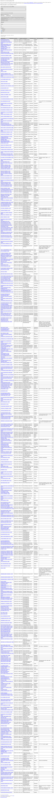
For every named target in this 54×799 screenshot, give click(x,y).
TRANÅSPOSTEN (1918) (5, 40)
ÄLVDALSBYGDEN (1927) (6, 387)
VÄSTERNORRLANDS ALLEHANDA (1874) (5, 329)
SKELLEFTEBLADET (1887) (6, 518)
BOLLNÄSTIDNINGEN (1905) (6, 186)
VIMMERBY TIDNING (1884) (6, 731)
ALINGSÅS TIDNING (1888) (6, 55)
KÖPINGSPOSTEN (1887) (5, 382)
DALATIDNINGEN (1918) (5, 101)
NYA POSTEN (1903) (4, 459)
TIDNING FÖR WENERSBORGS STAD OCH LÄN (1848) (7, 505)
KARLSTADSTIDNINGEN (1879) (7, 366)
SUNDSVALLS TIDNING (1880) (6, 551)
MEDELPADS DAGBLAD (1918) (7, 432)
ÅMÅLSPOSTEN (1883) (5, 723)
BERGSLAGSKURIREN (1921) (6, 175)
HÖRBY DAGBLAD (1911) (6, 239)
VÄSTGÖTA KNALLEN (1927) (6, 792)
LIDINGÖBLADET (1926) (5, 395)
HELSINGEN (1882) (4, 327)
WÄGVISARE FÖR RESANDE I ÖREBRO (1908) (6, 767)
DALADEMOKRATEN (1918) (6, 204)
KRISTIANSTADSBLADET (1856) (7, 376)
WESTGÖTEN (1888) (4, 96)
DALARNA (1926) (4, 612)
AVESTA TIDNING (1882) (5, 762)
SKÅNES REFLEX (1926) (5, 426)
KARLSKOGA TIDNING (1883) (6, 364)
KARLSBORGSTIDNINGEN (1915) (7, 428)
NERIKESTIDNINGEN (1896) (6, 773)
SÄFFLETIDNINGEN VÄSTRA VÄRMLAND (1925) (6, 137)
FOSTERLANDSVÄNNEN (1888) (7, 772)
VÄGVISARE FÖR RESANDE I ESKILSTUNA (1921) (6, 606)
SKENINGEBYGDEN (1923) (6, 522)
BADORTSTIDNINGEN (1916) (6, 225)
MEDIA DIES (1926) (4, 196)
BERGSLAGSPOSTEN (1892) (6, 194)
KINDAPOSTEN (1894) (5, 729)
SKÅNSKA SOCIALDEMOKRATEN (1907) (6, 676)
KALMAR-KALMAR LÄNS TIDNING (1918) (6, 361)
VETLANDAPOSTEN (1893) (6, 453)
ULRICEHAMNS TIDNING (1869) (7, 709)
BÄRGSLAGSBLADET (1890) (6, 622)
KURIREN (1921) (4, 469)
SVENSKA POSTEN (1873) (6, 314)
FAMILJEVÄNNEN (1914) (5, 529)
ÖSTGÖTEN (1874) (4, 785)
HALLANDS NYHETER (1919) (6, 315)
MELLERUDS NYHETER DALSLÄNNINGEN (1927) (6, 631)
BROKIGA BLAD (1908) (5, 62)
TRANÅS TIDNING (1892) (5, 172)
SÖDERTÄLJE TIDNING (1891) (6, 591)
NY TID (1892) (3, 686)
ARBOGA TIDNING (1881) (6, 165)
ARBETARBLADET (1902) (6, 663)
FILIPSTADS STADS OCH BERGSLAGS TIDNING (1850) (6, 255)
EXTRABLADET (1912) (5, 161)
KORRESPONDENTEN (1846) (6, 57)
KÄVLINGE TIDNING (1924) (6, 243)
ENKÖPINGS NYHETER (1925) (6, 232)
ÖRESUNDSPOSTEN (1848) (6, 774)
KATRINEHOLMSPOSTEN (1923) (7, 189)
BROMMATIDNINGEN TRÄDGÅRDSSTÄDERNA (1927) (7, 141)
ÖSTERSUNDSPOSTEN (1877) (6, 783)
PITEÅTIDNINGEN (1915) (5, 502)
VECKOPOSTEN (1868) (5, 561)
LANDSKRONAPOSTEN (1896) (6, 383)
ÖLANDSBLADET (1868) (5, 655)
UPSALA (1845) (3, 71)
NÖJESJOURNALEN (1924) (6, 659)
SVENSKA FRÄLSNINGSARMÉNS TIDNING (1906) (7, 770)
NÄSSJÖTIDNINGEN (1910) (6, 223)
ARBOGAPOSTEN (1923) (5, 83)
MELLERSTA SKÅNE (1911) (6, 67)
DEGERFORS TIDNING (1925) (6, 362)
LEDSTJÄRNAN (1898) (5, 52)
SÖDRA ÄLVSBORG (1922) (6, 94)
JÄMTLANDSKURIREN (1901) (6, 116)
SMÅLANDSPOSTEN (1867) (6, 526)
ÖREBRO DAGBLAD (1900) (6, 147)
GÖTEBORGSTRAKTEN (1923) (6, 300)
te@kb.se (13, 795)
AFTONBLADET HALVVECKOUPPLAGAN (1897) (7, 61)
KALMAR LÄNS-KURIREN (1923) (7, 157)
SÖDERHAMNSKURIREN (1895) (7, 577)
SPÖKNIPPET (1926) (4, 226)
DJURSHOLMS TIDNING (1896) (7, 552)
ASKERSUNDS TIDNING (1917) (7, 168)
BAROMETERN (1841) (5, 610)
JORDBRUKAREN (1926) (5, 620)
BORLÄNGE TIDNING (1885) (6, 214)
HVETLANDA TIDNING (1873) (6, 345)
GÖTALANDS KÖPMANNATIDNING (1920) (6, 582)
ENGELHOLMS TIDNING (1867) (7, 227)
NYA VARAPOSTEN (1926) (6, 563)
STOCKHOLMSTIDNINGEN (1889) (7, 546)
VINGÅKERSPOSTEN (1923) (6, 190)
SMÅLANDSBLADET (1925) (6, 313)
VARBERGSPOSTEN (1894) (6, 618)
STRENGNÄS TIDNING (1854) (6, 134)
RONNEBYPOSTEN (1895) (6, 105)
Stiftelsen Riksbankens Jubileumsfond (3, 797)
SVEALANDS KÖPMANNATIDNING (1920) (6, 587)
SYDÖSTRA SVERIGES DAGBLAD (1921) (5, 670)
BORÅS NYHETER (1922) (5, 64)
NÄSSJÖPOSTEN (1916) (5, 534)
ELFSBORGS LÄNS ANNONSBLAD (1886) (5, 492)
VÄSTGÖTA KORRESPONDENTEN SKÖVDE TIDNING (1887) (7, 750)
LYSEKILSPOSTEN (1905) (5, 418)
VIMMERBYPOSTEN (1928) (6, 744)
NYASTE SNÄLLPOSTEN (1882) (7, 650)
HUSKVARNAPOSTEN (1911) (6, 306)
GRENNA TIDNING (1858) (6, 279)
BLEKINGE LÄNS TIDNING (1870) (7, 85)
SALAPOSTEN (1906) (5, 503)
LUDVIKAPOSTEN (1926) (5, 412)
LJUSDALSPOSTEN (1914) (6, 410)
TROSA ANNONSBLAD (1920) (6, 634)
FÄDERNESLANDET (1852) (6, 256)
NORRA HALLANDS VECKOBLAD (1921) (5, 444)
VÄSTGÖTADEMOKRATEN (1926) (7, 508)
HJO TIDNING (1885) (5, 333)
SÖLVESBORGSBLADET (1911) (7, 107)
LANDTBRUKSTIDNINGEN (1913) (7, 125)
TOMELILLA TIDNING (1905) (6, 200)
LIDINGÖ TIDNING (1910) (6, 73)
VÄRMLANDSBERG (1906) (6, 253)
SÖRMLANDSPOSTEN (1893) (6, 601)
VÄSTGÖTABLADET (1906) (6, 609)
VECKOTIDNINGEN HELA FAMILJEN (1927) (6, 288)
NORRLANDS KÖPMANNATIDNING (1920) (6, 585)
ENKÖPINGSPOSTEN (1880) (6, 233)
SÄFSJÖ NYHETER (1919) (5, 346)
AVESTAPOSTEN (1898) (5, 206)
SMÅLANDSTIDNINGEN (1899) (7, 536)
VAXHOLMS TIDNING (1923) (6, 406)
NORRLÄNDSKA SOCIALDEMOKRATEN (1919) (6, 693)
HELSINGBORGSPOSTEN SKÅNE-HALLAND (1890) (6, 661)
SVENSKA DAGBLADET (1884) (7, 553)
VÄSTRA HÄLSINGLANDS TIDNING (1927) (6, 344)
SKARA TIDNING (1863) (5, 493)
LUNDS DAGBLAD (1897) (6, 417)
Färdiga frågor (31, 2)
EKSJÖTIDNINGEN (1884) (5, 222)
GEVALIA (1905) (4, 271)
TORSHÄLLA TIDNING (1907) (6, 603)
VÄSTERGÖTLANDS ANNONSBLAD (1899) (5, 759)
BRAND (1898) (3, 257)
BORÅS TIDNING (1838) (5, 188)
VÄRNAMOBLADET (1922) (6, 538)
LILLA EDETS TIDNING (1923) (6, 627)
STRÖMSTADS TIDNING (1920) (7, 547)
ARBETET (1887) (4, 684)
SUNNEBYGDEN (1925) (5, 386)
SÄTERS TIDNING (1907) (5, 210)
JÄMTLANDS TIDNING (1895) (6, 114)
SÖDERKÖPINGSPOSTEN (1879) (7, 283)
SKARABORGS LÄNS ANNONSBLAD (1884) (5, 354)
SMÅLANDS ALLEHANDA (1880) (7, 127)
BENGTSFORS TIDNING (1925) (6, 626)
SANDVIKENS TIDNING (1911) (6, 268)
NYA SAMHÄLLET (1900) (5, 705)
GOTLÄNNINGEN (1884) (5, 278)
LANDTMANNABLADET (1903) (7, 63)
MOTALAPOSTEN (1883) (5, 434)
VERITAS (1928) (4, 708)
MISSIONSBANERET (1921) (6, 44)
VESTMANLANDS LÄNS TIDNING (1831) (5, 48)
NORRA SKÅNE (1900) (5, 446)
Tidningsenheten (6, 795)
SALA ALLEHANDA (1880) (6, 764)
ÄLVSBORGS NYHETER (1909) (7, 153)
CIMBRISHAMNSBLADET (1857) (7, 202)
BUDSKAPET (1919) (4, 264)
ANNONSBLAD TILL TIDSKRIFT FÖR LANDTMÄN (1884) (7, 260)
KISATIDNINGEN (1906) (5, 457)
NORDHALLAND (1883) (5, 439)
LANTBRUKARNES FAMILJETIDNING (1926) (5, 666)
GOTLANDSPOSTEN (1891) (6, 277)
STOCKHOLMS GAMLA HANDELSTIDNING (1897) (6, 394)
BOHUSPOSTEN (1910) (5, 92)
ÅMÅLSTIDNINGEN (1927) (6, 722)
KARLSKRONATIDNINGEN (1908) (7, 77)
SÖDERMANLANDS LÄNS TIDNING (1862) (6, 139)
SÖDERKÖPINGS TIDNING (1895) (7, 579)
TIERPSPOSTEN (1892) (5, 790)
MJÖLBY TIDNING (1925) (5, 171)
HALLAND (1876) (4, 613)
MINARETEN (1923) (4, 319)
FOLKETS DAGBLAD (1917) (6, 124)
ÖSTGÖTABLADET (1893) (6, 624)
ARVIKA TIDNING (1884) (5, 167)
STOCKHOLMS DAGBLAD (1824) (7, 544)
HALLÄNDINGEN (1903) (5, 616)
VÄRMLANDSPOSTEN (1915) (6, 461)
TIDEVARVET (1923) (4, 404)
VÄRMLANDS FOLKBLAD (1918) (7, 653)
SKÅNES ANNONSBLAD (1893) (7, 638)
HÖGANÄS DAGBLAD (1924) (6, 467)
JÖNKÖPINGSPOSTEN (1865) (6, 307)
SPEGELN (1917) (4, 261)
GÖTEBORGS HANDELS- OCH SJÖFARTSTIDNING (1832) (7, 290)
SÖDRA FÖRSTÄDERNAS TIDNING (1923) (6, 46)
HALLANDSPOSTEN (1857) (6, 355)
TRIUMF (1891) (3, 717)
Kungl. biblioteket (3, 795)
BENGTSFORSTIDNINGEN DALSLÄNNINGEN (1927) (6, 629)
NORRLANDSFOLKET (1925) (6, 690)
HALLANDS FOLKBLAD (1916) (7, 673)
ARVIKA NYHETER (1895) (6, 166)
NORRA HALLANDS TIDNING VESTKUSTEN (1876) (6, 720)
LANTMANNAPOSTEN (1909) (6, 532)
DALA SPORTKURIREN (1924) (6, 707)
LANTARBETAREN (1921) (6, 79)
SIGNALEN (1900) (4, 81)
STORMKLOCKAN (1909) (5, 683)
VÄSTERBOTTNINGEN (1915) (6, 739)
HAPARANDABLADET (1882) (6, 321)
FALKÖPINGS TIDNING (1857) (6, 109)
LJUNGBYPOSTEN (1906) (5, 478)
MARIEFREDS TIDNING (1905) (6, 132)
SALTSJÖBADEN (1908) (5, 401)
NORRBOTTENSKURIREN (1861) (7, 416)
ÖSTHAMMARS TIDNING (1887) (7, 787)
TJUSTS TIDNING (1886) (5, 730)
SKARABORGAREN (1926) (6, 510)
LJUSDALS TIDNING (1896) (6, 408)
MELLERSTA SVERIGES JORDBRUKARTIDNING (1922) (6, 597)
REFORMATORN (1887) (5, 482)
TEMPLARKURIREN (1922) (6, 716)
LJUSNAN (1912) (4, 689)
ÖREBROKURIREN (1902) (6, 700)
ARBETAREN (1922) (4, 656)
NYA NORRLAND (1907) (5, 697)
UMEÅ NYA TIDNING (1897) (6, 145)
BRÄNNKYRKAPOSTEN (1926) (7, 273)
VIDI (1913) (3, 356)
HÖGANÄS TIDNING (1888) (6, 228)
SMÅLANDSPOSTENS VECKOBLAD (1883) (5, 528)
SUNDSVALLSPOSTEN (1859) (6, 184)
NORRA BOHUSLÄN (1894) (6, 442)
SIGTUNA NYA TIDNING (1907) (7, 507)
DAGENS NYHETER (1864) (6, 203)
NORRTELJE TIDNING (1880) (6, 451)
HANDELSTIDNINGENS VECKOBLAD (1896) (5, 295)
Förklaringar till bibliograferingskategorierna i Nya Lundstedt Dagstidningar (33, 3)
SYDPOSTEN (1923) (4, 320)
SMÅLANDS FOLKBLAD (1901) (7, 699)
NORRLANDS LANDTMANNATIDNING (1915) (7, 348)
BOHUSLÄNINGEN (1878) (6, 182)
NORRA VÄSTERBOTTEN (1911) (7, 520)
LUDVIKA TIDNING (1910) (6, 208)
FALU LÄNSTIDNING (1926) (6, 249)
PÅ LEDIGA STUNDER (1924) (6, 599)
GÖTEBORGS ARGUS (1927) (6, 317)
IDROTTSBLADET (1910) (5, 645)
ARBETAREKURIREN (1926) (6, 635)
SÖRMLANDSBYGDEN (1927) (6, 746)
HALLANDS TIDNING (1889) (6, 425)
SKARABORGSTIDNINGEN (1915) (7, 515)
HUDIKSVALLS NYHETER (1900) (7, 338)
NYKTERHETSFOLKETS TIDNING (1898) (5, 557)
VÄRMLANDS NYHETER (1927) (7, 149)
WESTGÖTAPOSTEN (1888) (6, 718)
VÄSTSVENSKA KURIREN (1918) (7, 155)
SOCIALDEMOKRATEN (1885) (6, 245)
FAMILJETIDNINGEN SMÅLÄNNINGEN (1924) (5, 678)
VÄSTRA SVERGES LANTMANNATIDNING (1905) (6, 305)
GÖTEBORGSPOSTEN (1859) (6, 302)
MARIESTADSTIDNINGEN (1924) (7, 53)
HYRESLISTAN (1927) (5, 39)
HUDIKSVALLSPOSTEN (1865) (6, 336)
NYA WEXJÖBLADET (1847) (6, 480)
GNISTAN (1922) (4, 725)
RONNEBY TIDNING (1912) (6, 90)
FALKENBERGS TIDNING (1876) (7, 424)
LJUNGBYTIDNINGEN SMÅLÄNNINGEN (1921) (5, 541)
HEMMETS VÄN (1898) (5, 195)
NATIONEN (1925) (4, 583)
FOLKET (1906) (3, 680)
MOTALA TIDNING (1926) (6, 435)
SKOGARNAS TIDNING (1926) (6, 433)
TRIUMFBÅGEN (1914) (5, 221)
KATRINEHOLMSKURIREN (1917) (7, 370)
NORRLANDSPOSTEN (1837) (6, 490)
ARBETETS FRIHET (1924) (6, 183)
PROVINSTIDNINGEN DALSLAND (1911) (5, 672)
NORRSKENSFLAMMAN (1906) (7, 695)
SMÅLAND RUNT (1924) (5, 565)
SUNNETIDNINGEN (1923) (6, 736)
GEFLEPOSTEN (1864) (5, 269)
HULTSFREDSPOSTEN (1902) (6, 727)
